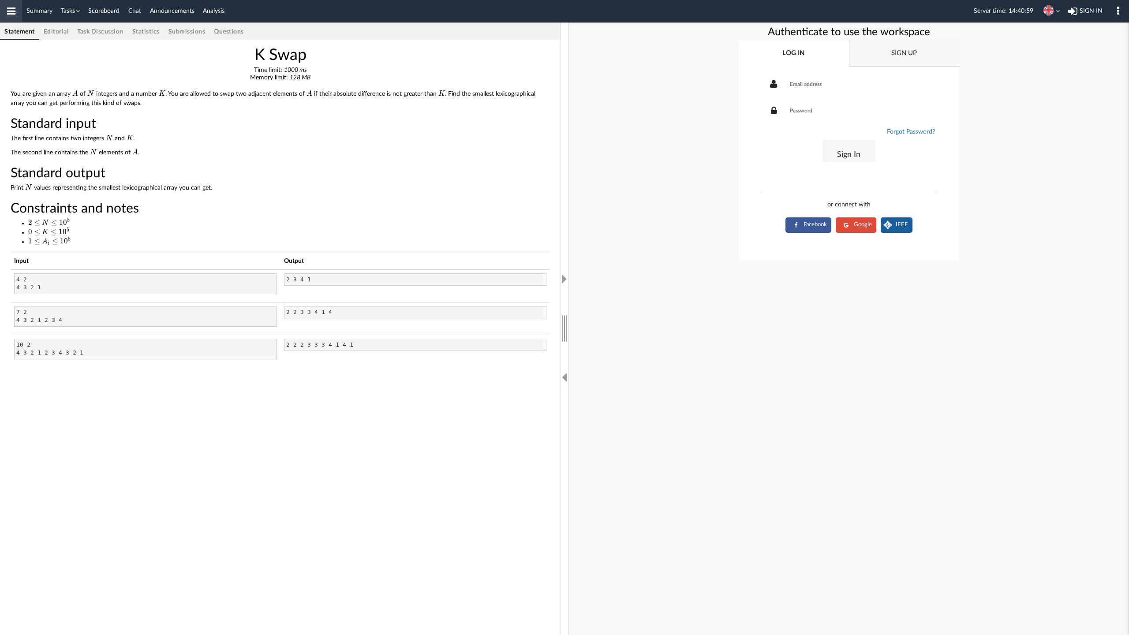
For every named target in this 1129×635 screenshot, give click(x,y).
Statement (19, 32)
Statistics (146, 32)
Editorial (56, 32)
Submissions (187, 32)
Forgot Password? (911, 132)
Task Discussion (100, 32)
